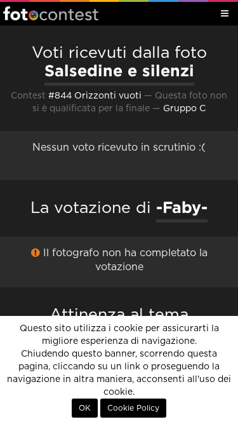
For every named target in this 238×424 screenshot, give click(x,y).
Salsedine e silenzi (119, 70)
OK (85, 408)
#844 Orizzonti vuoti (95, 96)
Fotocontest (50, 13)
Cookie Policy (133, 408)
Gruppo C (184, 108)
